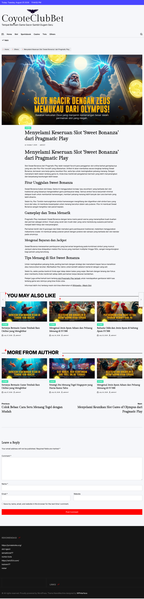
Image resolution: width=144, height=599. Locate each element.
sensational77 (7, 553)
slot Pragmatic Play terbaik (69, 278)
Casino (37, 34)
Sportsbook (26, 34)
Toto (45, 34)
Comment (6, 456)
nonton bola (7, 557)
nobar (4, 568)
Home (9, 34)
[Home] (6, 51)
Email (5, 494)
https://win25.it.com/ (10, 560)
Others (52, 34)
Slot (16, 34)
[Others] (16, 51)
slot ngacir (6, 549)
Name (5, 484)
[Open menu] (3, 34)
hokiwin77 (6, 564)
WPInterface (82, 593)
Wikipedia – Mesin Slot (81, 285)
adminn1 (42, 145)
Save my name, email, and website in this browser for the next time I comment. (36, 504)
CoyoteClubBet (33, 18)
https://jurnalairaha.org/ (11, 545)
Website (77, 494)
